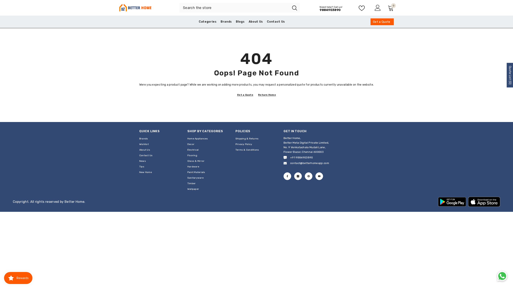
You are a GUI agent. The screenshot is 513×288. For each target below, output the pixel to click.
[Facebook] (287, 176)
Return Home (267, 94)
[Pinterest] (308, 176)
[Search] (239, 8)
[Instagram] (298, 176)
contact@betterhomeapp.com (309, 163)
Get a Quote (245, 94)
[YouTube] (319, 176)
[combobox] (234, 8)
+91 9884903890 (301, 157)
